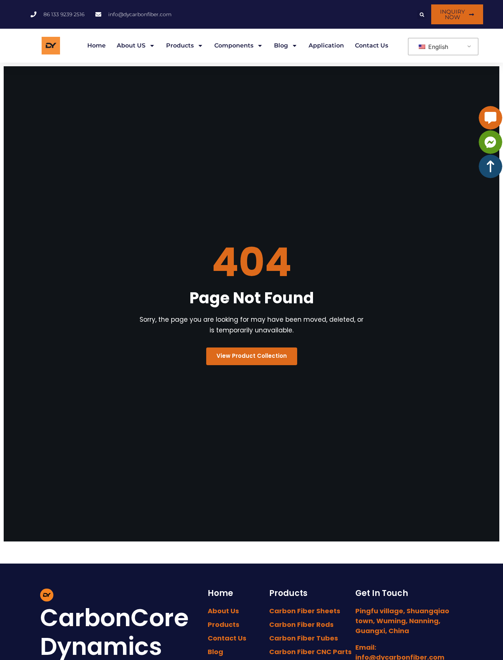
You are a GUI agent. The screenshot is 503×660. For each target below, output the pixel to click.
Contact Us (371, 45)
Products (180, 45)
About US (131, 45)
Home (96, 45)
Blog (281, 45)
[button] (421, 14)
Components (233, 45)
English (437, 46)
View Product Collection (252, 356)
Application (326, 45)
